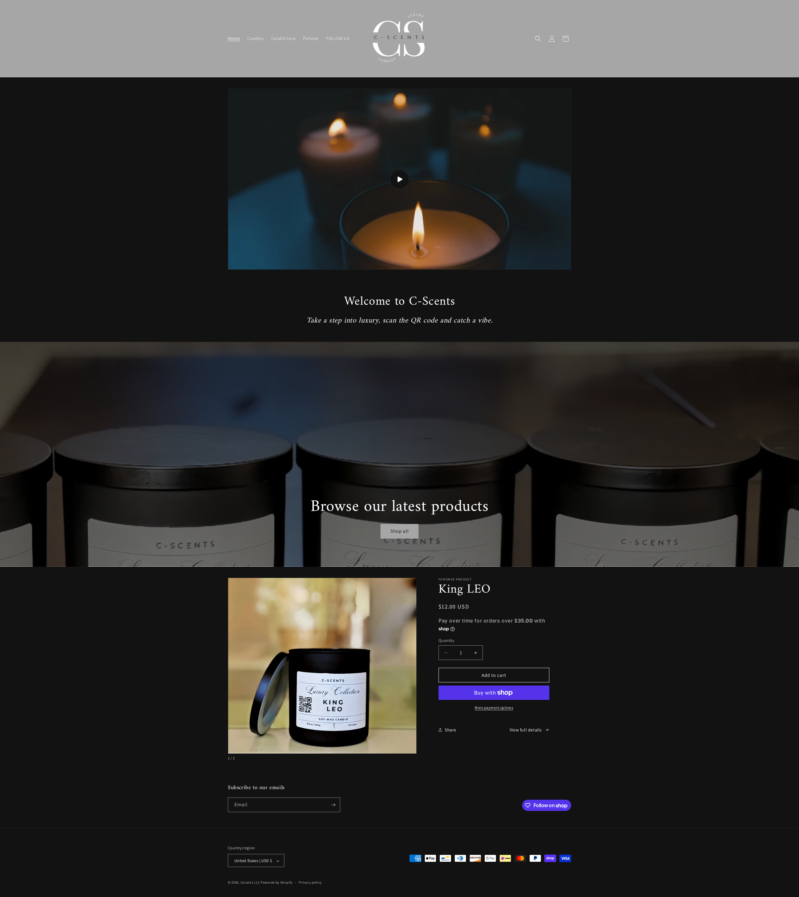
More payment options (494, 707)
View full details (526, 730)
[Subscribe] (333, 805)
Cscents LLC (250, 882)
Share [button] (450, 730)
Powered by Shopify (277, 882)
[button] (538, 39)
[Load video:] (399, 179)
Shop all (399, 531)
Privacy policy (310, 882)
